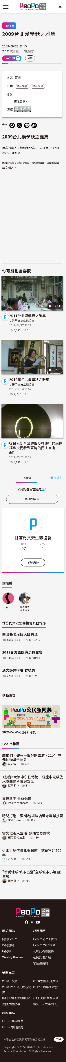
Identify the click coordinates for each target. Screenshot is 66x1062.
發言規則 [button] (56, 478)
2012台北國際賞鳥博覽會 (22, 652)
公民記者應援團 (43, 951)
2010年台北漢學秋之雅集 (29, 379)
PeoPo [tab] (26, 478)
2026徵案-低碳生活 (46, 981)
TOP (58, 1039)
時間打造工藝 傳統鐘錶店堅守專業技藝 (32, 815)
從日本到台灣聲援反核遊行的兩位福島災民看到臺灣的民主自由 (35, 445)
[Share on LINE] (27, 125)
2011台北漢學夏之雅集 (27, 315)
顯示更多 (20, 101)
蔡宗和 (12, 785)
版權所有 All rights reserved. (23, 109)
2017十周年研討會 (45, 987)
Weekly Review (12, 957)
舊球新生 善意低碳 (16, 798)
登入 (44, 489)
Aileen (12, 764)
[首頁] (33, 7)
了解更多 (33, 562)
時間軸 (6, 951)
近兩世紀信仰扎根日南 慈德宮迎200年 (32, 852)
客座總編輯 (40, 963)
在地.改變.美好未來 (45, 998)
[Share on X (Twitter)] (19, 125)
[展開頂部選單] (60, 7)
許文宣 (12, 859)
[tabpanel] (32, 489)
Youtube (38, 922)
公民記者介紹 (42, 957)
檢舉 (30, 58)
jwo (8, 607)
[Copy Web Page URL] (34, 125)
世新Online (14, 820)
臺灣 (18, 78)
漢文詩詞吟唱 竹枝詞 (18, 670)
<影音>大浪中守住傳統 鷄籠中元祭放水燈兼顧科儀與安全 (32, 779)
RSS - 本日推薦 (12, 1027)
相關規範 (8, 945)
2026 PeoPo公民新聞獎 (16, 989)
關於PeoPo (9, 939)
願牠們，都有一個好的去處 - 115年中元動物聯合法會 (31, 757)
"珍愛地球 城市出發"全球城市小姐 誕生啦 (31, 874)
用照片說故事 (11, 1004)
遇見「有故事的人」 (46, 1004)
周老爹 (12, 880)
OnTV (9, 25)
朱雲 (12, 452)
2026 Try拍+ (10, 981)
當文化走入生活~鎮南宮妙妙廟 (26, 832)
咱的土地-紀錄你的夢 (16, 998)
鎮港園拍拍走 (16, 837)
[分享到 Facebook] (12, 125)
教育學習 (21, 86)
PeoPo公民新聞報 (45, 939)
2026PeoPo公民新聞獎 (19, 732)
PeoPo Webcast (18, 803)
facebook (27, 922)
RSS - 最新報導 (12, 1021)
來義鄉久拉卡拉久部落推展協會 (25, 609)
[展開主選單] (6, 7)
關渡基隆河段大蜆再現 (20, 634)
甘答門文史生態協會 (21, 320)
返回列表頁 (32, 499)
